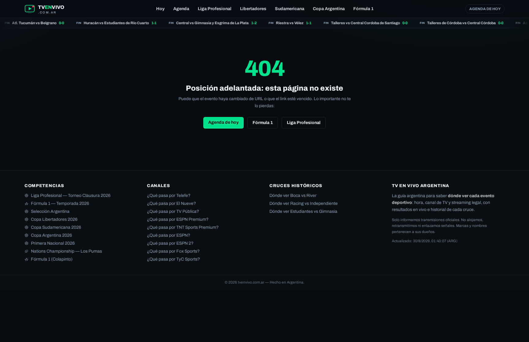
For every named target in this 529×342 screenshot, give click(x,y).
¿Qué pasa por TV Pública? (173, 211)
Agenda (181, 8)
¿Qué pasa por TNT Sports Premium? (183, 227)
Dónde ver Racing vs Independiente (303, 203)
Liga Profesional (214, 8)
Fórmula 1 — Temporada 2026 (60, 203)
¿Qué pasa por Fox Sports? (173, 251)
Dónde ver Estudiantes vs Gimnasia (303, 211)
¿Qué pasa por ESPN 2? (170, 243)
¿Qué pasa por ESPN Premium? (177, 219)
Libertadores (253, 8)
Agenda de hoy (485, 9)
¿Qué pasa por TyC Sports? (173, 259)
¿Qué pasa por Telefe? (168, 195)
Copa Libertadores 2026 (54, 219)
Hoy (160, 8)
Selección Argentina (50, 211)
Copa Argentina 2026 (51, 235)
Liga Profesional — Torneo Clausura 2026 (71, 195)
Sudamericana (289, 8)
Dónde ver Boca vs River (293, 195)
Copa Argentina (329, 8)
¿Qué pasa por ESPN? (168, 235)
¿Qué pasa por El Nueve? (171, 203)
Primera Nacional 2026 (53, 243)
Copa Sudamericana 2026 (56, 227)
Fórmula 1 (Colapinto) (52, 259)
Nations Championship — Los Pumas (66, 251)
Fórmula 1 (363, 8)
